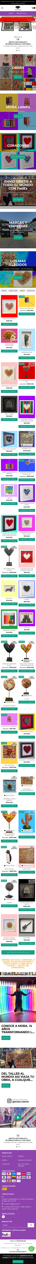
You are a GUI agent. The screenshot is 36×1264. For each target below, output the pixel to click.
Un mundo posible (9, 705)
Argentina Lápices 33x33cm (9, 799)
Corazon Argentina (9, 449)
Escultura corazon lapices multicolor (27, 664)
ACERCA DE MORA (24, 1160)
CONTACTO (6, 1164)
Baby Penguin (9, 869)
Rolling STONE (9, 765)
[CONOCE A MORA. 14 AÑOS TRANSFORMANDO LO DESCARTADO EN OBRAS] (18, 999)
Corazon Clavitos (27, 731)
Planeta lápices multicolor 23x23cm (9, 938)
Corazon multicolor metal (26, 504)
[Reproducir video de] (18, 1117)
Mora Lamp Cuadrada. (9, 726)
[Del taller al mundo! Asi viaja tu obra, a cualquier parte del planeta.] (18, 1058)
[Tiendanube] (18, 1241)
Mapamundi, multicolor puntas (26, 789)
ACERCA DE (30, 290)
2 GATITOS (27, 627)
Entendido (18, 1261)
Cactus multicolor (26, 834)
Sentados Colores (9, 630)
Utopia (26, 699)
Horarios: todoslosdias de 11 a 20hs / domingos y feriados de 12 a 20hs (18, 1200)
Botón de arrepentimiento (18, 1251)
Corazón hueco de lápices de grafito (26, 569)
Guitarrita (26, 938)
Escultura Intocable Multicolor (27, 473)
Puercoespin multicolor (9, 344)
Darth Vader (9, 414)
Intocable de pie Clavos (9, 569)
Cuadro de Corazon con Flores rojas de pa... (9, 534)
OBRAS (22, 290)
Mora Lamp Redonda (27, 308)
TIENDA (4, 290)
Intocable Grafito (9, 318)
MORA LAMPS (13, 290)
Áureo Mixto (26, 869)
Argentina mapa (26, 352)
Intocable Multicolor (9, 386)
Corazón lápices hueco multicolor (26, 420)
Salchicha (9, 598)
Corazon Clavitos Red (26, 760)
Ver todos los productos (18, 952)
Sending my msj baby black (9, 664)
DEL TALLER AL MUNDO (23, 1165)
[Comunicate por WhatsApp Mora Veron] (31, 1248)
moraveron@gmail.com (12, 1204)
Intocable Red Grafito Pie (26, 381)
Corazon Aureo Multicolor (9, 834)
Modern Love (26, 448)
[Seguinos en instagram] (3, 1216)
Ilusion (26, 599)
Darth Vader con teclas (27, 903)
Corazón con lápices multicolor (26, 533)
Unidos (9, 498)
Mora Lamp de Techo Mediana (9, 472)
